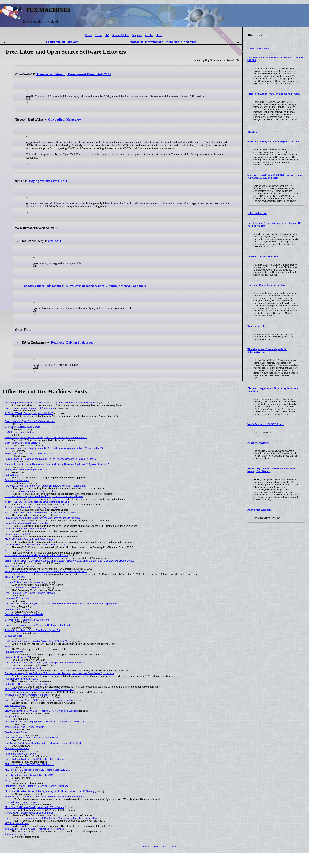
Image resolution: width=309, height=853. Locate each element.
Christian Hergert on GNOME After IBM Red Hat (29, 764)
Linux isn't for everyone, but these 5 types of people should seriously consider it (46, 662)
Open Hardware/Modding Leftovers (22, 443)
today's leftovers (13, 716)
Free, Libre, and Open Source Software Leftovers (30, 421)
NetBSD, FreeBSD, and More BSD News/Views (29, 453)
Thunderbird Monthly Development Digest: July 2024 (73, 74)
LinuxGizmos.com (258, 48)
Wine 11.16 (10, 646)
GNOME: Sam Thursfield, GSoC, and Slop (27, 619)
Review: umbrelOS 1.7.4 (17, 534)
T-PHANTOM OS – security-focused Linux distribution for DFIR (37, 501)
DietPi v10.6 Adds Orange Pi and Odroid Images (273, 94)
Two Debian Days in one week (20, 566)
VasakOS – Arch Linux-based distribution (26, 528)
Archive (149, 35)
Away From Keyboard (259, 510)
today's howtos (12, 780)
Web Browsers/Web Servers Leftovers (24, 727)
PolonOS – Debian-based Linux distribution (27, 523)
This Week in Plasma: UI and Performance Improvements (35, 828)
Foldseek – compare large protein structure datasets (32, 491)
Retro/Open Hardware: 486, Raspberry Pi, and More (162, 41)
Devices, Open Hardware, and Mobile (24, 614)
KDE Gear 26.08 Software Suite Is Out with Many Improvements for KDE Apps (45, 796)
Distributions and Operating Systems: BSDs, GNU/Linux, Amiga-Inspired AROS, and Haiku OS (54, 448)
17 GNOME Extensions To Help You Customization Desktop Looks (39, 689)
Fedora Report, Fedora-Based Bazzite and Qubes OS (32, 630)
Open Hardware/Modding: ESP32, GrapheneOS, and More (35, 759)
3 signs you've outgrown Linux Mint (23, 668)
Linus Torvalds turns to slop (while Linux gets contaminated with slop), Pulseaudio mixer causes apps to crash (62, 603)
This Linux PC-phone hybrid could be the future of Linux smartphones (40, 512)
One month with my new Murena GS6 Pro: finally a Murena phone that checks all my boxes (52, 818)
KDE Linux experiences (17, 823)
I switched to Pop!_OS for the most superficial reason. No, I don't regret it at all (46, 485)
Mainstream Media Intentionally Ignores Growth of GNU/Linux (36, 555)
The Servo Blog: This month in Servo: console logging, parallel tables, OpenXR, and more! (85, 285)
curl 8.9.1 (54, 241)
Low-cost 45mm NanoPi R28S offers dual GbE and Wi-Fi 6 (35, 544)
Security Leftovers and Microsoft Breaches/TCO (30, 775)
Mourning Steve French (17, 550)
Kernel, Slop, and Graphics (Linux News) (26, 469)
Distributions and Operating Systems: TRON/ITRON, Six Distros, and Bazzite (45, 721)
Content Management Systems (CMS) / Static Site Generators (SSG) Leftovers (46, 437)
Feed (159, 35)
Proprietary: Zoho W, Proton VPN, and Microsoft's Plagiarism (36, 786)
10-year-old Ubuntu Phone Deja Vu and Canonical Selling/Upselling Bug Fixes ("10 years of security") (57, 464)
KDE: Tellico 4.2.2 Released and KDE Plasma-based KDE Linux (38, 769)
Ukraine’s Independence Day (262, 256)
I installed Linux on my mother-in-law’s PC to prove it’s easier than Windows (44, 496)
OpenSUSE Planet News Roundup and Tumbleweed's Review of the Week (43, 743)
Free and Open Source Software (21, 678)
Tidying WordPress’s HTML (48, 181)
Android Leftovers (14, 475)
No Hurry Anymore (258, 443)
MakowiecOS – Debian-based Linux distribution (29, 812)
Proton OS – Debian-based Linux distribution (28, 684)
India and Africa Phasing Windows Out (24, 587)
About (98, 35)
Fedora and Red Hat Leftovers (20, 753)
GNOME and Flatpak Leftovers (21, 432)
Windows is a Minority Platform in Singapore (27, 694)
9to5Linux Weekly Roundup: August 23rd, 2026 (273, 141)
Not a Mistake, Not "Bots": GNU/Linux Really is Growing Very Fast (39, 700)
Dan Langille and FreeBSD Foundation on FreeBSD (31, 737)
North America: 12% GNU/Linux (265, 424)
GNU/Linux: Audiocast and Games (22, 426)
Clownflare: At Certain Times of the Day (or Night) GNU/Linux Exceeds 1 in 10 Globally (49, 791)
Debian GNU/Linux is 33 (17, 657)
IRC (107, 35)
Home (88, 35)
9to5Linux (254, 132)
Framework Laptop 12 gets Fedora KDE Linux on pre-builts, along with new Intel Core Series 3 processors (59, 673)
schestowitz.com (257, 213)
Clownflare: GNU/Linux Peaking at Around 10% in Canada (34, 807)
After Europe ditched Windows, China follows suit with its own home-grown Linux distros (50, 402)
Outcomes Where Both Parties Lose (266, 285)
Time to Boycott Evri (258, 326)
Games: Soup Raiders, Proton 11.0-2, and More (29, 408)
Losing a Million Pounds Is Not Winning (25, 582)
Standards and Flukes (16, 732)
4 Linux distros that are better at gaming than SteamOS (33, 507)
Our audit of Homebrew (65, 119)
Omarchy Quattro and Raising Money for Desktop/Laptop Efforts (38, 625)
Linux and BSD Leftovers (18, 598)
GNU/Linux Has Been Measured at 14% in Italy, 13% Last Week (38, 641)
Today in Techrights (15, 577)
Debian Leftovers (13, 635)
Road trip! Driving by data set (72, 342)
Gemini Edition (120, 35)
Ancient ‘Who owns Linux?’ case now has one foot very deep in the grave (42, 518)
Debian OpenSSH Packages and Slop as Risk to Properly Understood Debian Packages (50, 459)
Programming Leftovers (62, 41)
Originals (137, 35)
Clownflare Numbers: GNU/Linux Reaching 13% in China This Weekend (42, 711)
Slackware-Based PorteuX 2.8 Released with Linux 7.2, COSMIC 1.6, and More (274, 176)
